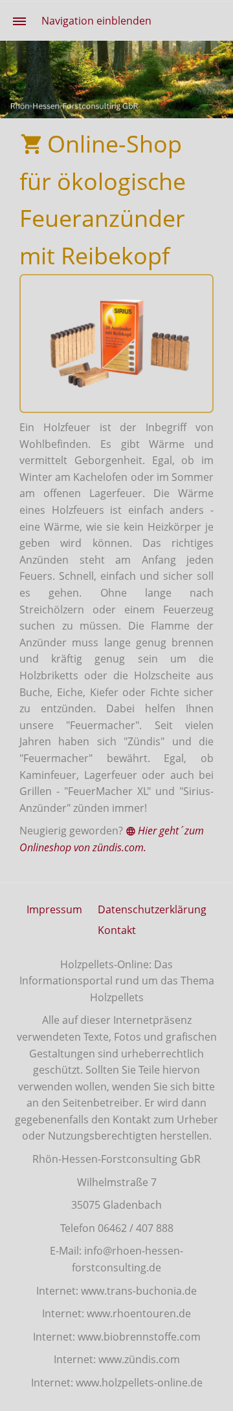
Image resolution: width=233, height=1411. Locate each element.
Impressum (54, 909)
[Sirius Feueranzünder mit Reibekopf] (116, 343)
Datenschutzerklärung (152, 909)
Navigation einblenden (96, 21)
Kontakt (117, 930)
